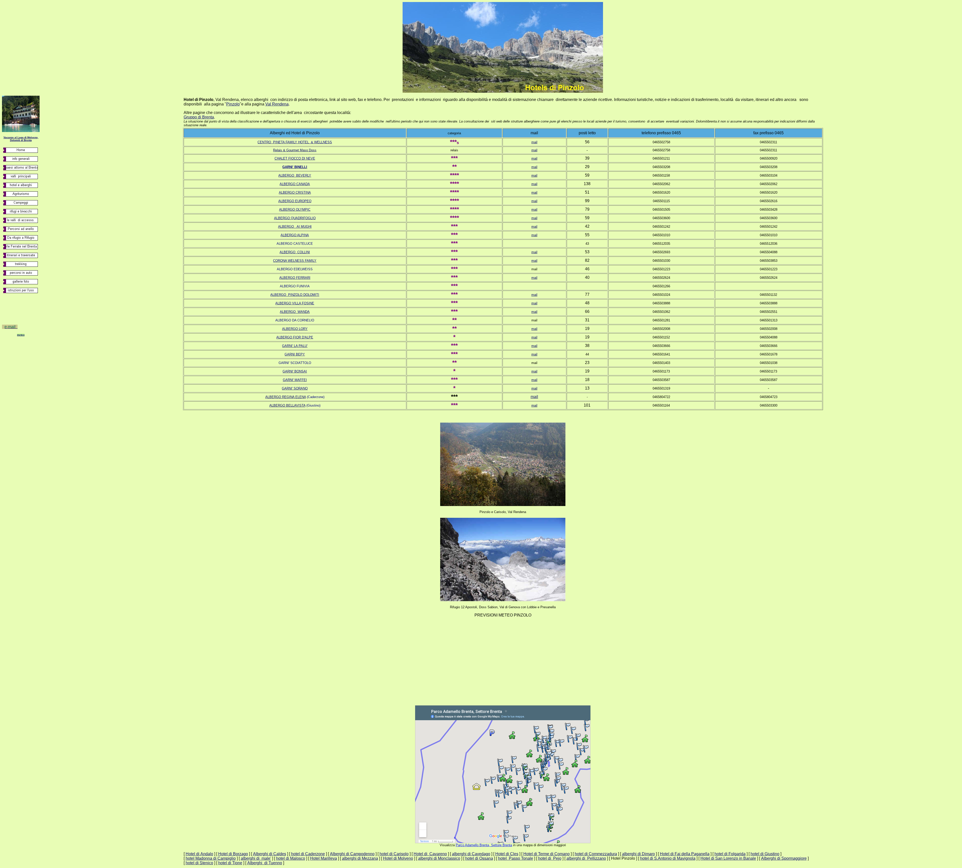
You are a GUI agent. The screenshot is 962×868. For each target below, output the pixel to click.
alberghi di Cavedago (471, 854)
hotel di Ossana (479, 858)
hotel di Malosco (290, 858)
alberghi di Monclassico (439, 858)
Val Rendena (277, 104)
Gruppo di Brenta (199, 117)
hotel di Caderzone (308, 854)
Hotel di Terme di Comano (546, 854)
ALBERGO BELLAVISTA (287, 405)
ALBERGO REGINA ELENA (285, 397)
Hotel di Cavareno (430, 854)
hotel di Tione (230, 863)
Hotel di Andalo (199, 854)
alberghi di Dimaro (638, 854)
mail (534, 142)
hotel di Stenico (199, 863)
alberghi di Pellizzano (586, 858)
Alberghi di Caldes (269, 854)
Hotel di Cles (506, 854)
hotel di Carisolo (394, 854)
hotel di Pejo (549, 858)
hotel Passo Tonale (515, 858)
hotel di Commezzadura (596, 854)
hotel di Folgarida (730, 854)
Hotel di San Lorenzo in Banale (728, 858)
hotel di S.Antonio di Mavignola (667, 858)
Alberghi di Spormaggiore (784, 858)
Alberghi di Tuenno (264, 863)
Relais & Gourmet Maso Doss (294, 150)
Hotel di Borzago (233, 854)
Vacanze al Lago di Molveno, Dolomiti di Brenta (21, 139)
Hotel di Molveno (398, 858)
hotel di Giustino (765, 854)
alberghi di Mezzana (360, 858)
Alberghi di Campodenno (352, 854)
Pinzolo (233, 104)
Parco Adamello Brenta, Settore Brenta (484, 845)
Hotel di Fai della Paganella (684, 854)
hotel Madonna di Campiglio (211, 858)
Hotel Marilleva (323, 858)
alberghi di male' (256, 858)
